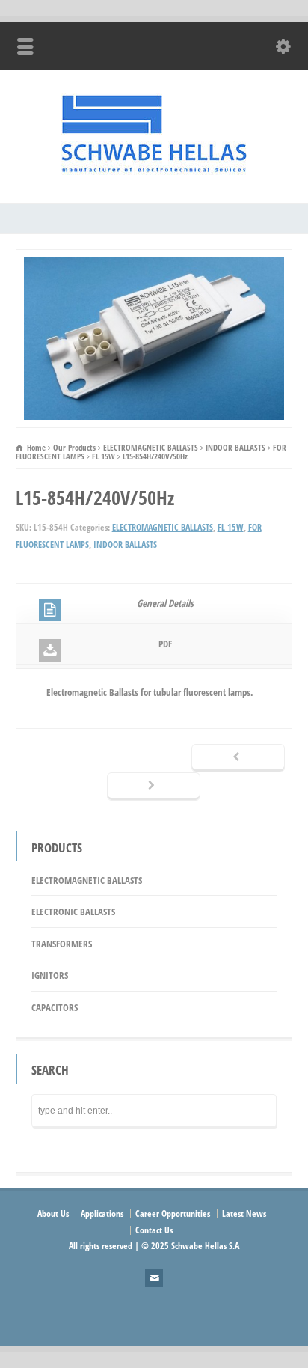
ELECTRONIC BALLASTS (73, 911)
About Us (53, 1213)
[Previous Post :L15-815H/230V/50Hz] (238, 758)
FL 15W (231, 527)
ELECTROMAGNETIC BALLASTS (162, 527)
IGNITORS (49, 975)
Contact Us (154, 1230)
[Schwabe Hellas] (154, 171)
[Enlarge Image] (154, 258)
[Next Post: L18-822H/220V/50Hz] (153, 786)
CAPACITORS (54, 1007)
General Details (165, 603)
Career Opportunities (172, 1213)
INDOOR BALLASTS (125, 544)
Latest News (244, 1213)
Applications (102, 1213)
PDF (165, 643)
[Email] (154, 1278)
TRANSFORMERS (61, 943)
